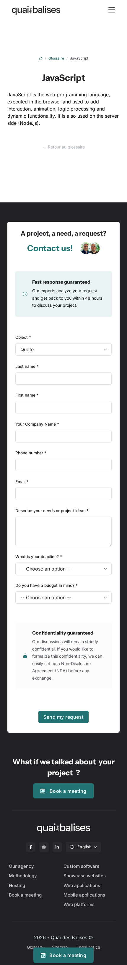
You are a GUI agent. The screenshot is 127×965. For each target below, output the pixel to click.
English (84, 846)
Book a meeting (68, 791)
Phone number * (30, 452)
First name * (27, 395)
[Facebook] (30, 847)
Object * (23, 337)
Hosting (17, 885)
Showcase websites (85, 875)
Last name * (27, 366)
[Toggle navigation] (111, 10)
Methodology (23, 875)
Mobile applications (84, 895)
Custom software (82, 866)
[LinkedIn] (57, 847)
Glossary (35, 947)
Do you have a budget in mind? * (46, 585)
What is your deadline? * (38, 556)
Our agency (21, 866)
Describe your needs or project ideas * (52, 510)
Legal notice (88, 947)
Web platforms (79, 904)
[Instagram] (44, 847)
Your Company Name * (37, 424)
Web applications (82, 885)
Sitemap (60, 947)
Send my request (63, 717)
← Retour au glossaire (64, 146)
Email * (22, 481)
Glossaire (56, 58)
